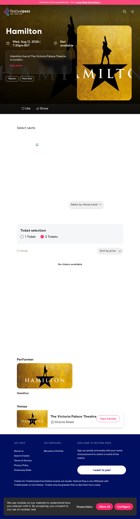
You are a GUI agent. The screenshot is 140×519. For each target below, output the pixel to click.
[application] (70, 177)
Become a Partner (54, 451)
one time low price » (88, 2)
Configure (123, 506)
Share (43, 108)
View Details (108, 418)
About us (19, 451)
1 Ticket (30, 237)
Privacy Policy (21, 465)
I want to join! (102, 470)
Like (27, 108)
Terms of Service (23, 461)
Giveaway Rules (22, 470)
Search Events (21, 456)
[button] (86, 205)
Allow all (104, 506)
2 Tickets (51, 237)
